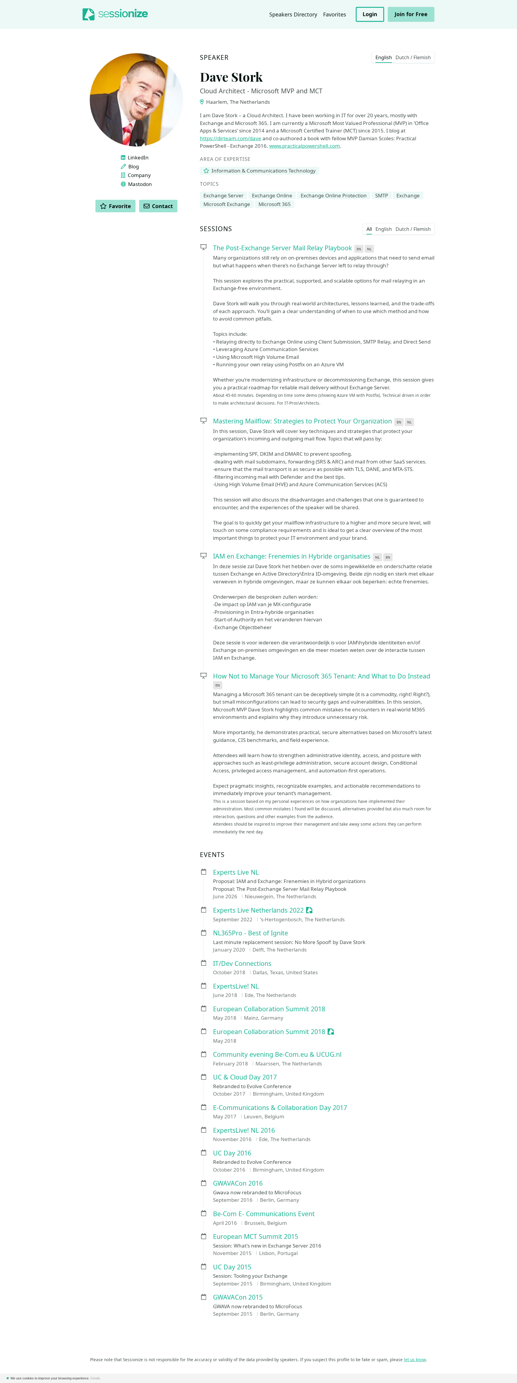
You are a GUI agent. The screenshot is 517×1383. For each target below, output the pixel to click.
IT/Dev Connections (242, 964)
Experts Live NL (236, 872)
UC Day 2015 (232, 1267)
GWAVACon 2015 (238, 1297)
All (369, 229)
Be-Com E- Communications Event (264, 1214)
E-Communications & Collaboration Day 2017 (280, 1108)
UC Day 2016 (232, 1153)
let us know (415, 1359)
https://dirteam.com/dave (230, 138)
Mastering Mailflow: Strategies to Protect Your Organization (302, 421)
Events (212, 855)
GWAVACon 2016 (238, 1183)
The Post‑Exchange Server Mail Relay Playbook (282, 247)
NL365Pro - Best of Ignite (250, 933)
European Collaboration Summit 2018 (269, 1009)
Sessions (216, 229)
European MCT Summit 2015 (255, 1237)
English (383, 57)
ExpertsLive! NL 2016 (244, 1130)
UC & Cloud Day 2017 (245, 1077)
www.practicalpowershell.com (304, 145)
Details (95, 1378)
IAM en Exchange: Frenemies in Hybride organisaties (291, 556)
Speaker (214, 58)
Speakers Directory (293, 14)
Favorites (334, 14)
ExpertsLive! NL (236, 986)
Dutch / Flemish (413, 57)
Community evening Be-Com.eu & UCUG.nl (277, 1054)
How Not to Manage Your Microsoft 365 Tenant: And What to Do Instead (321, 676)
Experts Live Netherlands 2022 (258, 910)
